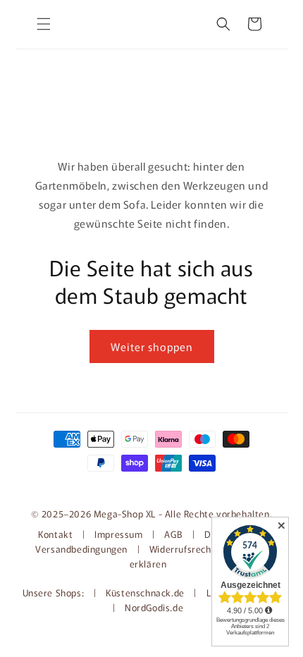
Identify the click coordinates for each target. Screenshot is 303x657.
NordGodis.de (154, 607)
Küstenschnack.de (146, 592)
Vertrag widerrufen (151, 485)
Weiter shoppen (152, 346)
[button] (43, 23)
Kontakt (56, 534)
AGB (173, 534)
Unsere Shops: (55, 592)
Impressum (118, 534)
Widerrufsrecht (182, 548)
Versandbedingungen (81, 548)
